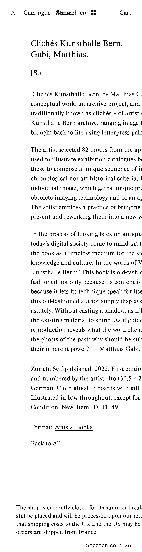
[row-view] (112, 12)
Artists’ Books (74, 427)
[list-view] (103, 12)
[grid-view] (93, 12)
